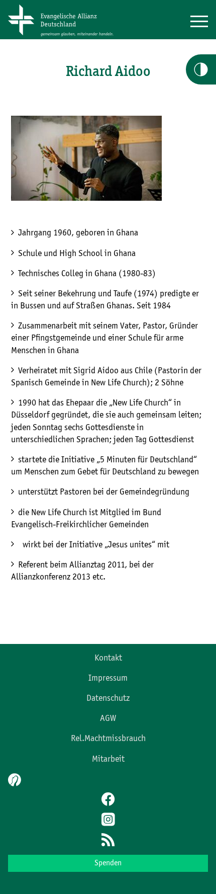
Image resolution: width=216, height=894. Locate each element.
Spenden (108, 863)
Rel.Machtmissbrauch (108, 738)
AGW (108, 718)
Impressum (108, 678)
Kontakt (108, 658)
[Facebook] (108, 800)
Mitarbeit (108, 759)
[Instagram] (108, 820)
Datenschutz (108, 698)
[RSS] (108, 840)
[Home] (64, 36)
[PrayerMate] (13, 779)
